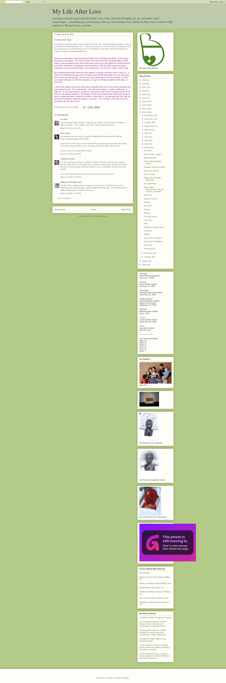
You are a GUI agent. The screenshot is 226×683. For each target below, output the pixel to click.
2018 (144, 84)
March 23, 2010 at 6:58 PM (70, 177)
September (149, 126)
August (148, 130)
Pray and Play (150, 249)
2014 (144, 98)
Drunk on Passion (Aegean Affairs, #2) (155, 583)
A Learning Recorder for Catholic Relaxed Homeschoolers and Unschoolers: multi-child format (152, 624)
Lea (61, 119)
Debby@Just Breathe (68, 182)
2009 (144, 261)
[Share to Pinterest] (98, 107)
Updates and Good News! (154, 167)
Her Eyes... (148, 150)
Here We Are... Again (152, 154)
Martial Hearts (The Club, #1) (151, 587)
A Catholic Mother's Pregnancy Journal (155, 617)
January (148, 257)
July (146, 133)
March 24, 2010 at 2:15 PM (70, 193)
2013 (144, 101)
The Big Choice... (151, 216)
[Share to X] (93, 107)
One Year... (148, 220)
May (147, 140)
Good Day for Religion (153, 241)
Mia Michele (144, 573)
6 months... (148, 231)
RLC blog (109, 46)
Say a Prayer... (150, 174)
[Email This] (88, 107)
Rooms (147, 213)
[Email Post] (84, 107)
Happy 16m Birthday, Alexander (152, 179)
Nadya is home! (150, 199)
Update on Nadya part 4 (154, 227)
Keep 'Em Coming (151, 171)
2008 (144, 265)
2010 (144, 112)
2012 (144, 105)
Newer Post (59, 209)
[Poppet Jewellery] (167, 561)
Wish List (147, 195)
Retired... (148, 202)
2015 (144, 94)
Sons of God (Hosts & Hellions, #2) (153, 598)
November (149, 119)
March (147, 147)
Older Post (126, 209)
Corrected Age (150, 183)
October (148, 122)
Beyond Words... (151, 158)
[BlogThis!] (91, 107)
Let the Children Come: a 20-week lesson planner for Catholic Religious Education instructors (154, 647)
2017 (144, 87)
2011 (144, 109)
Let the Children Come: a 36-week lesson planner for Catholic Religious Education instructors (154, 656)
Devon (62, 133)
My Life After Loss (76, 11)
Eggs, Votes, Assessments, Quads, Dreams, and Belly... (154, 189)
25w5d (146, 234)
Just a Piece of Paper (153, 238)
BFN (146, 224)
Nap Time (148, 245)
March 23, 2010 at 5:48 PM (70, 154)
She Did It (148, 206)
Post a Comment (64, 198)
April (147, 144)
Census (147, 209)
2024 (144, 80)
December (149, 115)
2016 (144, 91)
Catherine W (65, 159)
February (149, 253)
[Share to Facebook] (96, 107)
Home (93, 209)
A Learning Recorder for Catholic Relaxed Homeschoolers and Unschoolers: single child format (152, 632)
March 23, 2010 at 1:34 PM (70, 128)
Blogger (126, 678)
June (147, 137)
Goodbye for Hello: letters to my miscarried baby (152, 640)
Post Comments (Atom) (98, 216)
